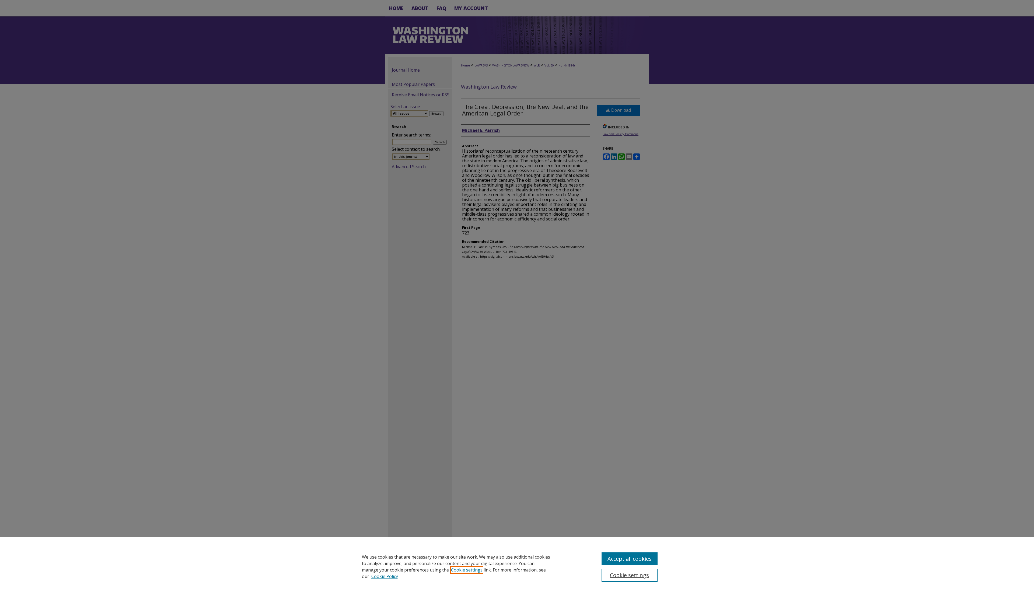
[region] (517, 566)
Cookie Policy (384, 576)
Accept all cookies (629, 558)
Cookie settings (467, 570)
